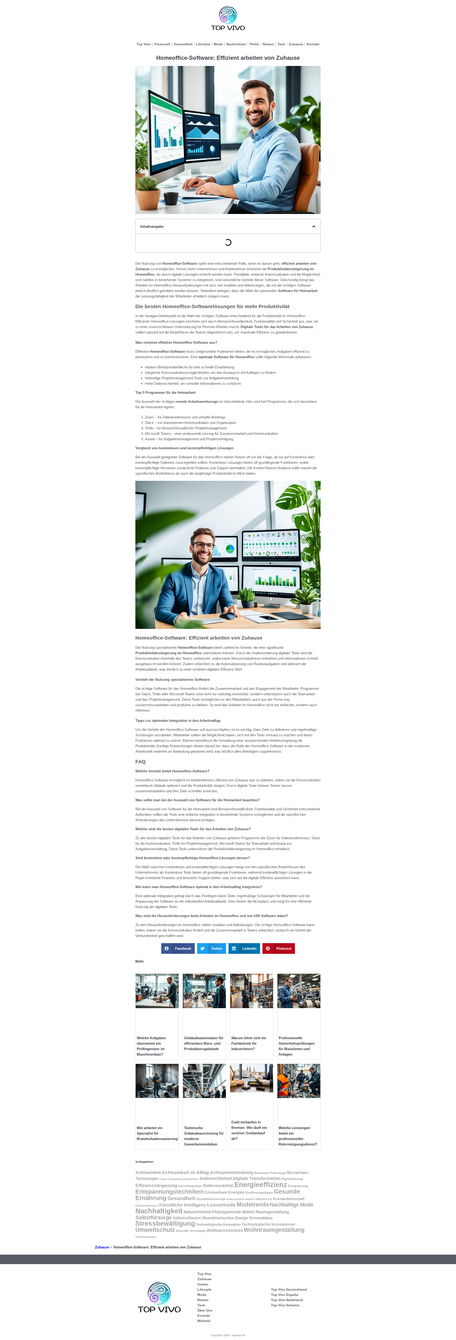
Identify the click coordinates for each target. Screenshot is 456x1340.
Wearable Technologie (191, 1231)
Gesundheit (183, 44)
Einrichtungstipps (190, 1186)
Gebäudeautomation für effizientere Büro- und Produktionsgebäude (203, 1043)
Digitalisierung (292, 1179)
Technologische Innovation (218, 1224)
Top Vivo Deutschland (289, 1289)
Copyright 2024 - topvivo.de (228, 1335)
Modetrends (253, 1204)
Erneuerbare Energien (225, 1192)
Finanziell (162, 44)
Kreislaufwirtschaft (288, 1199)
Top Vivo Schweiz (285, 1305)
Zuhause (296, 44)
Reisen (268, 44)
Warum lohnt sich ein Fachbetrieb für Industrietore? (248, 1043)
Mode (218, 44)
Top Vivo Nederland (287, 1300)
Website (203, 1321)
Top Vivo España (284, 1295)
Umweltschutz (155, 1229)
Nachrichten (236, 44)
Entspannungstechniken (169, 1191)
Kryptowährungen (146, 1205)
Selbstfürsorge (153, 1217)
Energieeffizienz (260, 1184)
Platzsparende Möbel (233, 1212)
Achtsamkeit (148, 1172)
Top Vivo (144, 44)
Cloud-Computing (170, 1179)
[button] (314, 226)
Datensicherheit (216, 1178)
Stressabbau (260, 1217)
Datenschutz (191, 1179)
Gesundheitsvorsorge (211, 1199)
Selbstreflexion (187, 1218)
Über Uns (204, 1310)
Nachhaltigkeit (159, 1211)
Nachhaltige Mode (292, 1205)
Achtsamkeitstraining (231, 1172)
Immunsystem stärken (240, 1199)
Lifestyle (203, 44)
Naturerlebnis (197, 1211)
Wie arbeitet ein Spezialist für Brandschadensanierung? (158, 1133)
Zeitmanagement (146, 1236)
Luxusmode (221, 1204)
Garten (202, 1284)
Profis (254, 44)
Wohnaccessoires (225, 1230)
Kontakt (313, 44)
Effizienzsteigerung (156, 1185)
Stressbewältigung (165, 1223)
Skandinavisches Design (225, 1218)
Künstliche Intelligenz (182, 1204)
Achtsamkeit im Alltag (185, 1172)
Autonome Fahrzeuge (270, 1173)
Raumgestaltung (272, 1212)
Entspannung (298, 1186)
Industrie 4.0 (263, 1199)
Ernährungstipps (259, 1192)
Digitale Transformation (256, 1178)
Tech (281, 44)
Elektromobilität (218, 1185)
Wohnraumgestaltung (274, 1230)
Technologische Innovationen (268, 1224)
